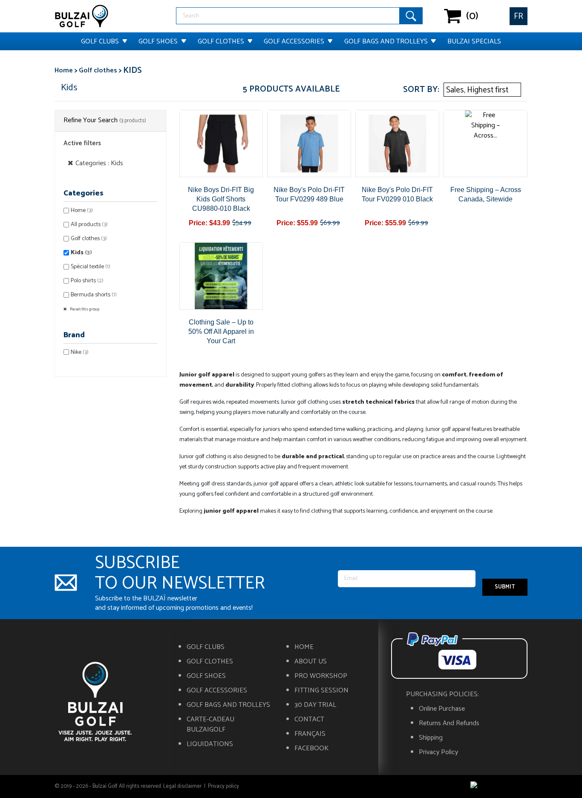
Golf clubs (100, 41)
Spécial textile (90, 267)
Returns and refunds (449, 723)
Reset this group (84, 309)
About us (310, 662)
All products (89, 225)
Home (82, 210)
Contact (309, 720)
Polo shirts (87, 281)
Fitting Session (321, 691)
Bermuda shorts (94, 295)
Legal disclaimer (182, 786)
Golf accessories (294, 41)
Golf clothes (221, 41)
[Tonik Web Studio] (498, 786)
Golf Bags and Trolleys (386, 41)
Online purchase (442, 709)
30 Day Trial (315, 705)
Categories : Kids (99, 163)
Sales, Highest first (481, 90)
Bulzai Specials (474, 41)
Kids (81, 253)
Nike (80, 352)
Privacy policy (438, 752)
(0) (453, 16)
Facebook (311, 748)
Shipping (431, 738)
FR (518, 16)
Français (310, 734)
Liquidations (210, 744)
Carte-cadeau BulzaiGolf (210, 725)
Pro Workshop (320, 676)
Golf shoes (158, 41)
